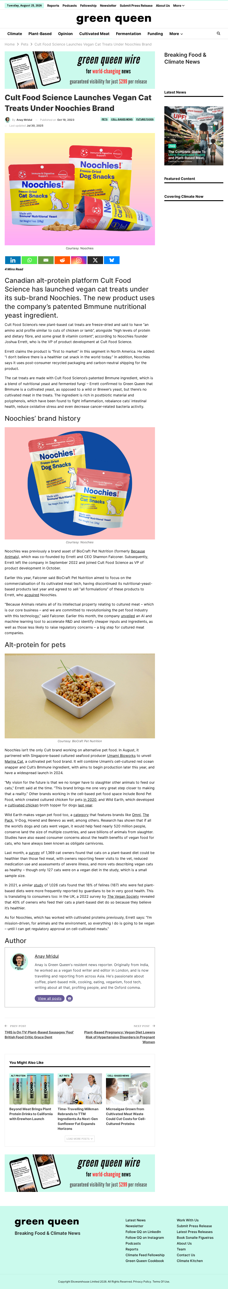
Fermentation (128, 33)
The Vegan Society (123, 896)
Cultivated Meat (94, 33)
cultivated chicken (23, 805)
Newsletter (108, 5)
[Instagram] (79, 260)
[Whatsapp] (29, 260)
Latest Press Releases (195, 1232)
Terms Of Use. (161, 1281)
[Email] (46, 260)
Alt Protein (18, 1075)
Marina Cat (14, 761)
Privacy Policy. (142, 1281)
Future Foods (145, 119)
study (38, 885)
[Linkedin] (13, 260)
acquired (31, 595)
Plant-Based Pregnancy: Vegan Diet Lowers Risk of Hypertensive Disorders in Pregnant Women (119, 1037)
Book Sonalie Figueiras (195, 1237)
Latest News (136, 1220)
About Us (163, 5)
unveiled (128, 616)
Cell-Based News (122, 119)
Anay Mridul (47, 956)
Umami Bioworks (121, 755)
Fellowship (88, 5)
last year (85, 805)
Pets (105, 119)
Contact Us (186, 1255)
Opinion (65, 33)
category (81, 814)
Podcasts (70, 5)
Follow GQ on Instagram (145, 1237)
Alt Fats (64, 1075)
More (177, 5)
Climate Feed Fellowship (145, 1255)
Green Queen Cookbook (145, 1261)
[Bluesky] (112, 260)
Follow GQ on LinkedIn (143, 1232)
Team (181, 1249)
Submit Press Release (136, 5)
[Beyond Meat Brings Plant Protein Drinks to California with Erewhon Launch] (31, 1088)
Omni (136, 814)
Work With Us (188, 1220)
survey (34, 852)
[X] (95, 260)
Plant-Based (40, 33)
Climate (14, 33)
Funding (155, 33)
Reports (53, 5)
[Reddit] (62, 260)
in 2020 (89, 799)
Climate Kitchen (190, 1261)
